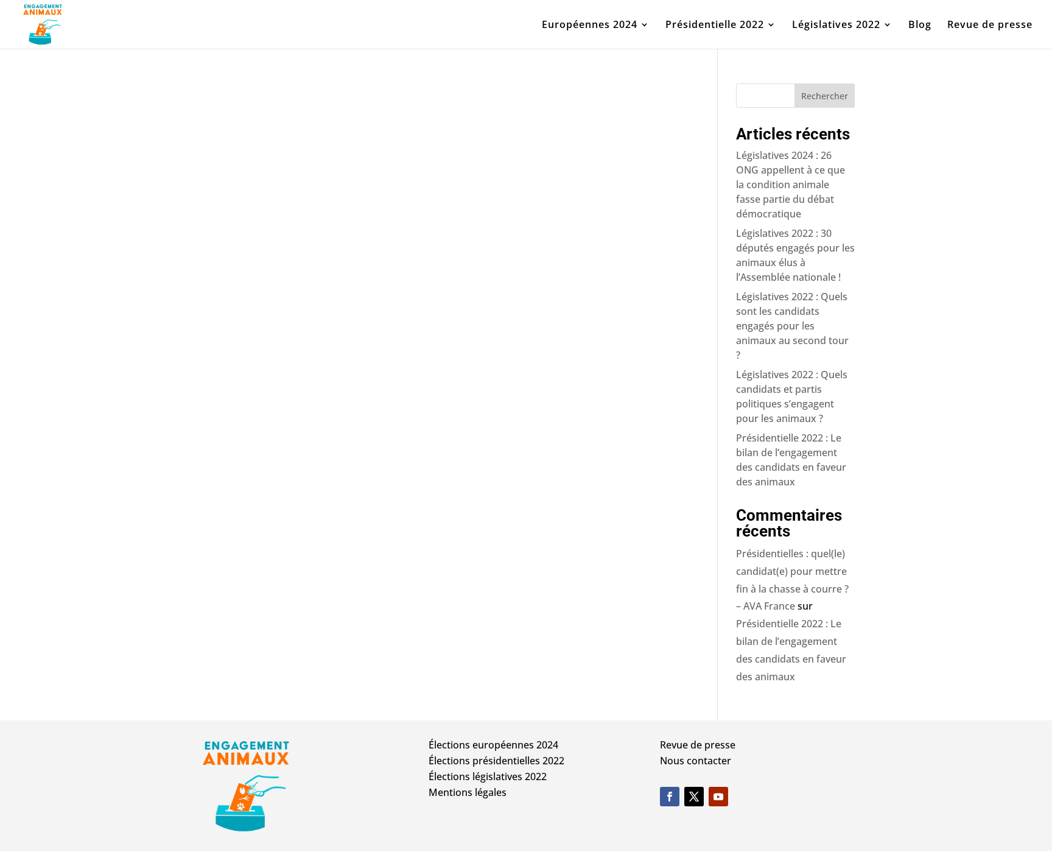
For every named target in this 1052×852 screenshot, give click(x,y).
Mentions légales (468, 792)
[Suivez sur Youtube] (718, 796)
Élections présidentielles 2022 (496, 760)
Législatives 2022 (836, 25)
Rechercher (824, 96)
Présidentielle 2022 (714, 25)
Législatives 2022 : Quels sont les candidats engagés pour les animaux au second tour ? (792, 326)
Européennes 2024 (589, 25)
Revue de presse (990, 25)
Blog (919, 25)
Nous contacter (695, 760)
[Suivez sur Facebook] (669, 796)
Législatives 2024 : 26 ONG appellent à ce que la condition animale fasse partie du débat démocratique (790, 184)
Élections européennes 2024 (493, 745)
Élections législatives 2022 (488, 776)
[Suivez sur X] (694, 796)
